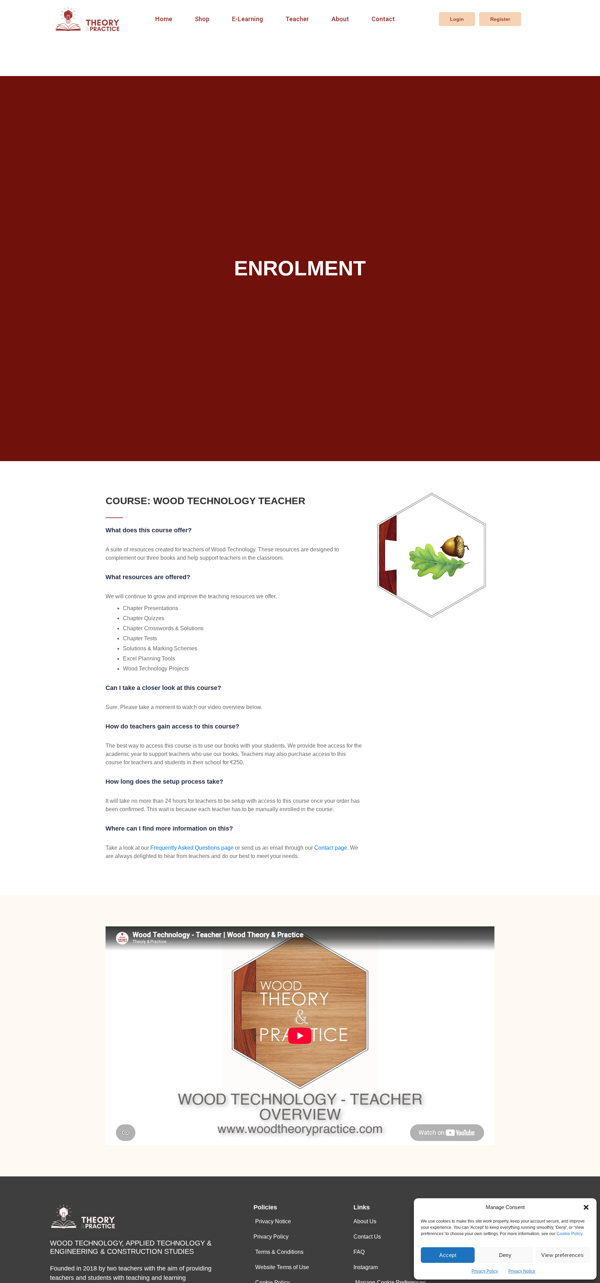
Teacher (297, 19)
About (340, 19)
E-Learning (247, 19)
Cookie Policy (569, 1233)
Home (163, 19)
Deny (505, 1255)
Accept (447, 1255)
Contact (383, 19)
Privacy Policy (485, 1271)
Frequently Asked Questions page (192, 848)
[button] (586, 1207)
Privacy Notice (521, 1271)
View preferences (562, 1255)
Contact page (330, 848)
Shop (202, 19)
